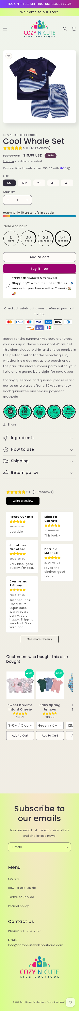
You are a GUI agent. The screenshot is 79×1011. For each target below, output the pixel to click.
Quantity (9, 192)
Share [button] (12, 424)
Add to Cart (20, 735)
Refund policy (18, 906)
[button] (5, 28)
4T (67, 183)
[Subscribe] (66, 847)
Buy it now (40, 269)
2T (39, 183)
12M (24, 183)
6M (9, 183)
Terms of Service (21, 897)
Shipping (8, 161)
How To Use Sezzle (22, 888)
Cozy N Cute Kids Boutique (33, 1002)
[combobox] (20, 725)
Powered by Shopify (56, 1002)
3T (53, 183)
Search (13, 879)
